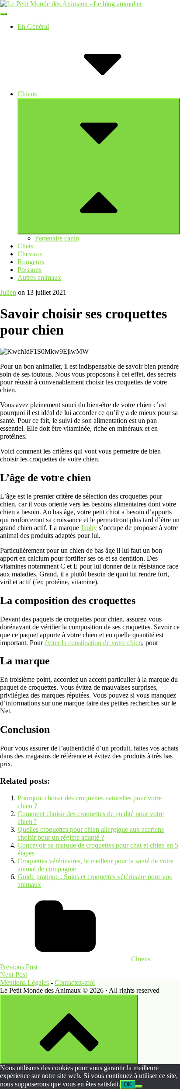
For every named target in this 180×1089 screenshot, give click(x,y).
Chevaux (29, 254)
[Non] (138, 1086)
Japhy (89, 527)
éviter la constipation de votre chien (93, 642)
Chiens (27, 94)
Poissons (29, 269)
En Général (33, 26)
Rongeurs (30, 261)
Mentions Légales (24, 982)
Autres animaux (39, 277)
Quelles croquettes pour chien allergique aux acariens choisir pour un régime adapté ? (90, 833)
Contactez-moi (75, 982)
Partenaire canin (57, 238)
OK (128, 1084)
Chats (25, 246)
